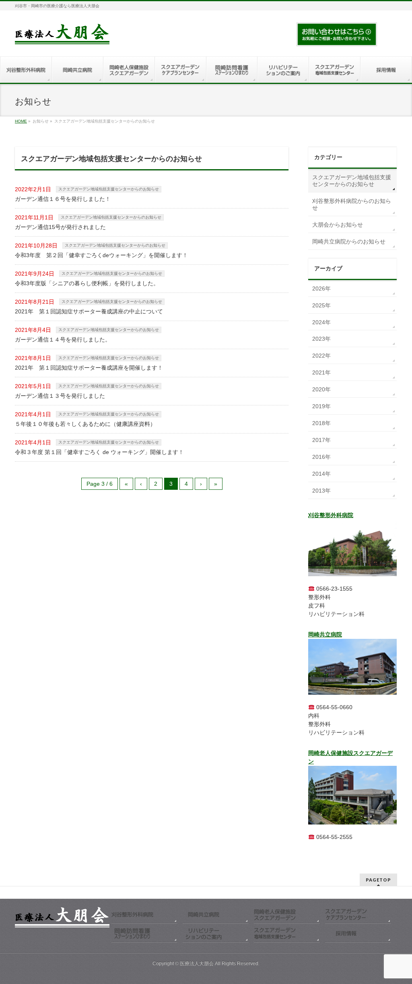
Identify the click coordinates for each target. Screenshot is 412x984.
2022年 (321, 355)
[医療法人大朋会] (62, 35)
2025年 (321, 305)
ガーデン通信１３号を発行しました (60, 396)
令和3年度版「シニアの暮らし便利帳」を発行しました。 (87, 283)
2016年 (321, 457)
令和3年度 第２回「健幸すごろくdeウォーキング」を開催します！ (101, 255)
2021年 (321, 372)
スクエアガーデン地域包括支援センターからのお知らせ (108, 189)
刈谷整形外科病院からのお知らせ (351, 204)
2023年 (321, 339)
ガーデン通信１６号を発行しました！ (63, 199)
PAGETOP (378, 879)
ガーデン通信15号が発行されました (60, 227)
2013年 (321, 490)
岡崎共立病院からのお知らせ (348, 241)
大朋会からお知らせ (337, 224)
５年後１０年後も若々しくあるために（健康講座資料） (85, 424)
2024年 (321, 322)
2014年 (321, 474)
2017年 (321, 440)
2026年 (321, 288)
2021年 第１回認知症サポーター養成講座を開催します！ (89, 367)
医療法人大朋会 (197, 963)
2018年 (321, 423)
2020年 (321, 389)
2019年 (321, 406)
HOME (21, 121)
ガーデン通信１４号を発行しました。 (63, 339)
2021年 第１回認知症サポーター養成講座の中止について (89, 311)
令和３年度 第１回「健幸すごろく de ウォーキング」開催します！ (99, 452)
